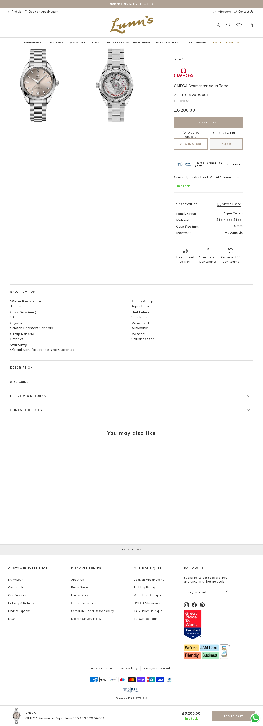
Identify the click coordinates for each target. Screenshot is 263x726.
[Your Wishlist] (239, 25)
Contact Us (245, 11)
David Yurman (195, 42)
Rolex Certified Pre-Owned (128, 42)
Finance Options (19, 611)
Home (177, 59)
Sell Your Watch (225, 42)
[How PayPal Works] (169, 681)
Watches (57, 42)
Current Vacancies (83, 603)
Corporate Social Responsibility (92, 611)
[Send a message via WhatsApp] (255, 718)
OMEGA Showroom (147, 603)
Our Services (17, 595)
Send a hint (227, 132)
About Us (77, 579)
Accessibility (129, 668)
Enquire (226, 144)
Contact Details (26, 410)
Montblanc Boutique (147, 595)
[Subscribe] (227, 592)
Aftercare (224, 11)
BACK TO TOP (131, 549)
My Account (16, 579)
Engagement (34, 42)
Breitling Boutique (146, 587)
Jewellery (78, 42)
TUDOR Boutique (146, 618)
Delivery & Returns (28, 396)
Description (21, 367)
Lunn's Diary (79, 595)
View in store (191, 144)
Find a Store (79, 587)
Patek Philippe (167, 42)
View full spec (231, 204)
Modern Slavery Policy (86, 618)
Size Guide (19, 382)
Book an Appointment (43, 11)
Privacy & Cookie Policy (158, 668)
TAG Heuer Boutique (148, 611)
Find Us (16, 11)
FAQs (12, 618)
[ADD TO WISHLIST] (13, 451)
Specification (23, 292)
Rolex (96, 42)
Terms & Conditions (102, 668)
